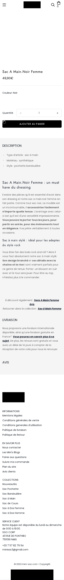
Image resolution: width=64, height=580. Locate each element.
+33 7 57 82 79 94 (13, 545)
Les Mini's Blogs (11, 452)
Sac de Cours (10, 503)
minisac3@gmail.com (15, 549)
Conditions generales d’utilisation (22, 425)
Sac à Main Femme (49, 308)
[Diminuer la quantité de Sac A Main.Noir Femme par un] (21, 113)
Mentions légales (12, 415)
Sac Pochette (10, 489)
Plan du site (9, 466)
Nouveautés (9, 484)
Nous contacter (11, 447)
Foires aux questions (14, 457)
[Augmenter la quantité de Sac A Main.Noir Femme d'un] (57, 113)
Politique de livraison (14, 430)
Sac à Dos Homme (13, 513)
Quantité (7, 113)
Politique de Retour (13, 435)
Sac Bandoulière (12, 493)
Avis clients (9, 471)
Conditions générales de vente (20, 420)
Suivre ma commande (15, 462)
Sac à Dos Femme (13, 508)
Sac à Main (8, 498)
